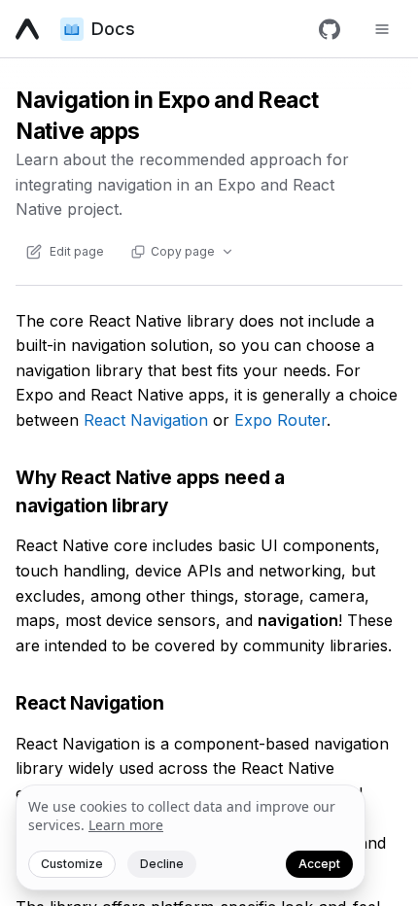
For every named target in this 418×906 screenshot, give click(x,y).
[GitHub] (329, 29)
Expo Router (280, 420)
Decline (162, 863)
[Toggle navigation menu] (382, 29)
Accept (319, 863)
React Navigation (146, 420)
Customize (72, 863)
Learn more (125, 825)
